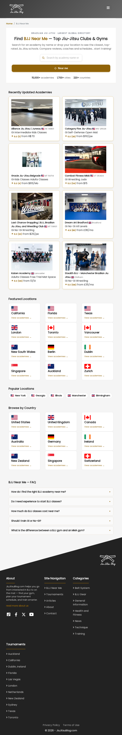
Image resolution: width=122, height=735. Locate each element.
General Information (80, 602)
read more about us (17, 605)
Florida (12, 673)
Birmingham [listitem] (103, 395)
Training (79, 634)
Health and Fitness (80, 612)
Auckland (13, 654)
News (77, 621)
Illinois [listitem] (58, 395)
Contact (51, 613)
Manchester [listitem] (79, 395)
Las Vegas (13, 679)
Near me (63, 68)
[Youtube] (31, 614)
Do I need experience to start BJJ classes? (36, 501)
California (13, 660)
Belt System (82, 588)
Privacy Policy (51, 725)
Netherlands (15, 692)
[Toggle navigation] (108, 7)
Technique (81, 627)
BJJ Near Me (54, 588)
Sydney (12, 705)
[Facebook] (16, 614)
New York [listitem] (20, 395)
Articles (51, 601)
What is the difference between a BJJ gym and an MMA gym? (48, 530)
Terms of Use (71, 725)
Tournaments (54, 594)
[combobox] (61, 57)
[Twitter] (23, 614)
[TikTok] (8, 614)
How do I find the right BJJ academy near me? (38, 491)
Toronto (12, 717)
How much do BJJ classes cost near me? (35, 511)
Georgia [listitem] (40, 395)
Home (9, 23)
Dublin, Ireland (16, 666)
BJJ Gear (80, 594)
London (12, 686)
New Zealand (15, 698)
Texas (11, 711)
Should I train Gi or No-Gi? (26, 520)
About (50, 607)
